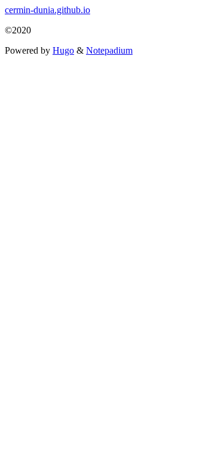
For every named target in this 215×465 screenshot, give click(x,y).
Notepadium (109, 50)
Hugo (63, 50)
